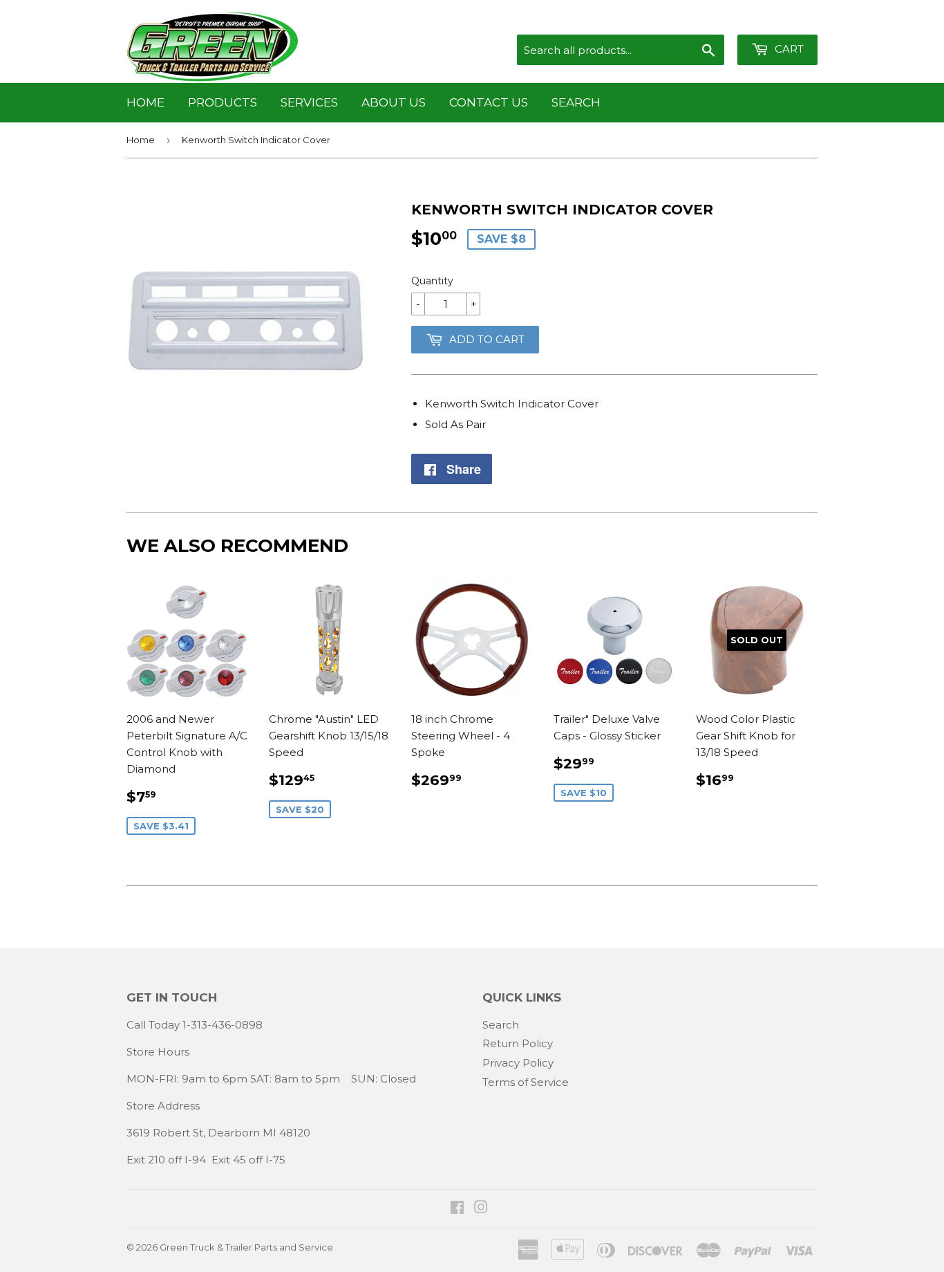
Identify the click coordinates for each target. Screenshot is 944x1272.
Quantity (432, 281)
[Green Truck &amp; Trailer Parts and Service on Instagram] (481, 1208)
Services (309, 102)
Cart (788, 48)
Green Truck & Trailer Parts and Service (246, 1247)
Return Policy (517, 1043)
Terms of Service (525, 1082)
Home (145, 102)
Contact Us (488, 102)
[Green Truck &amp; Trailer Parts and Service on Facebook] (457, 1208)
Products (222, 102)
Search (576, 102)
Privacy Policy (518, 1062)
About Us (393, 102)
